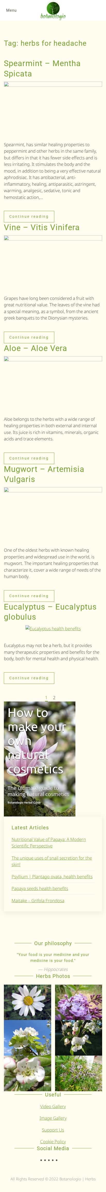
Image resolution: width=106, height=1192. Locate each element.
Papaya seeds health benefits (40, 888)
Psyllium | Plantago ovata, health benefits (52, 876)
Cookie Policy (53, 1141)
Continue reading (29, 216)
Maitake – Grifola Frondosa (38, 900)
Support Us (53, 1130)
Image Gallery (53, 1118)
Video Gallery (53, 1106)
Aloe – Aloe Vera (35, 348)
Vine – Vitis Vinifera (42, 227)
